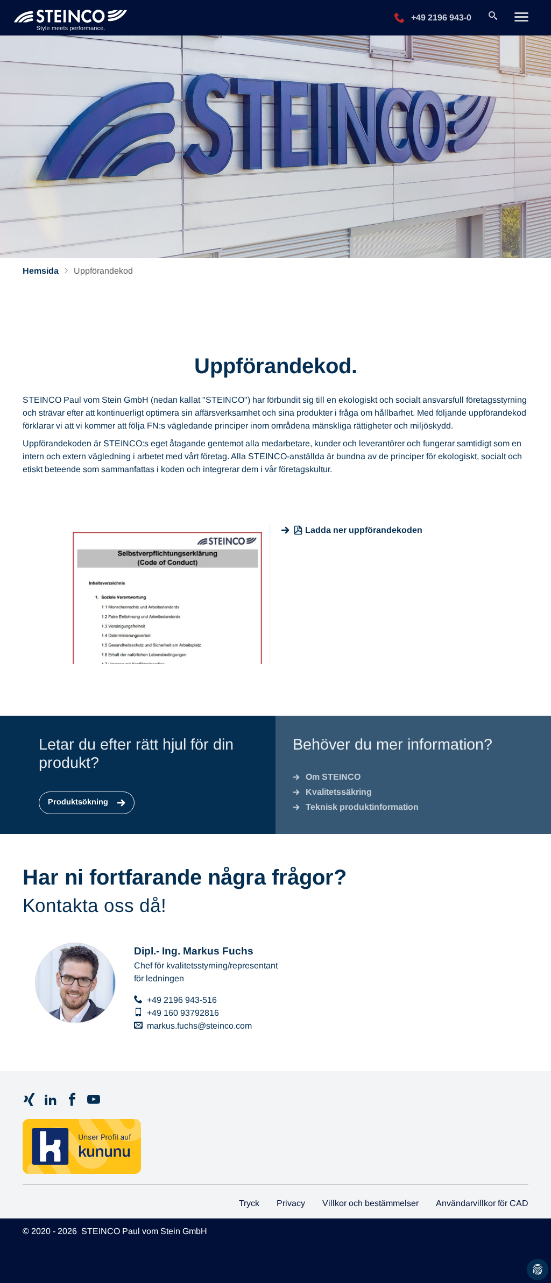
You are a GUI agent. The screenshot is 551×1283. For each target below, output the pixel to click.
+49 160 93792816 (183, 1012)
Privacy (291, 1203)
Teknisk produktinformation (362, 806)
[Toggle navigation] (521, 18)
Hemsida (41, 270)
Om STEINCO (333, 776)
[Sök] (493, 16)
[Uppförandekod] (70, 17)
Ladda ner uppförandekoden (363, 529)
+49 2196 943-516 (182, 999)
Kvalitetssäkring (339, 791)
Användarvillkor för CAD (482, 1203)
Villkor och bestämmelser (370, 1203)
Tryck (249, 1203)
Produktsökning (79, 801)
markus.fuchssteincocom (199, 1025)
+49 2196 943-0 (440, 17)
